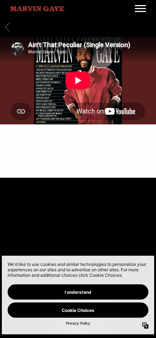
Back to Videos (78, 153)
